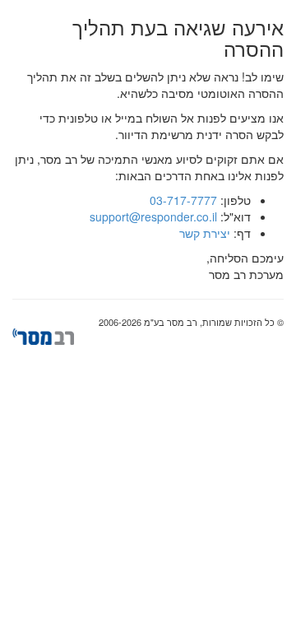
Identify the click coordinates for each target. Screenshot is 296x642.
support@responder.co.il (153, 216)
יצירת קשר (204, 233)
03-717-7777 (183, 200)
